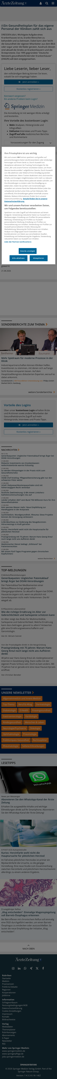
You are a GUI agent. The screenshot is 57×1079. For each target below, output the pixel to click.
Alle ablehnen (18, 258)
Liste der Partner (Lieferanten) (17, 242)
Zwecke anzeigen (27, 251)
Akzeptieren (38, 258)
